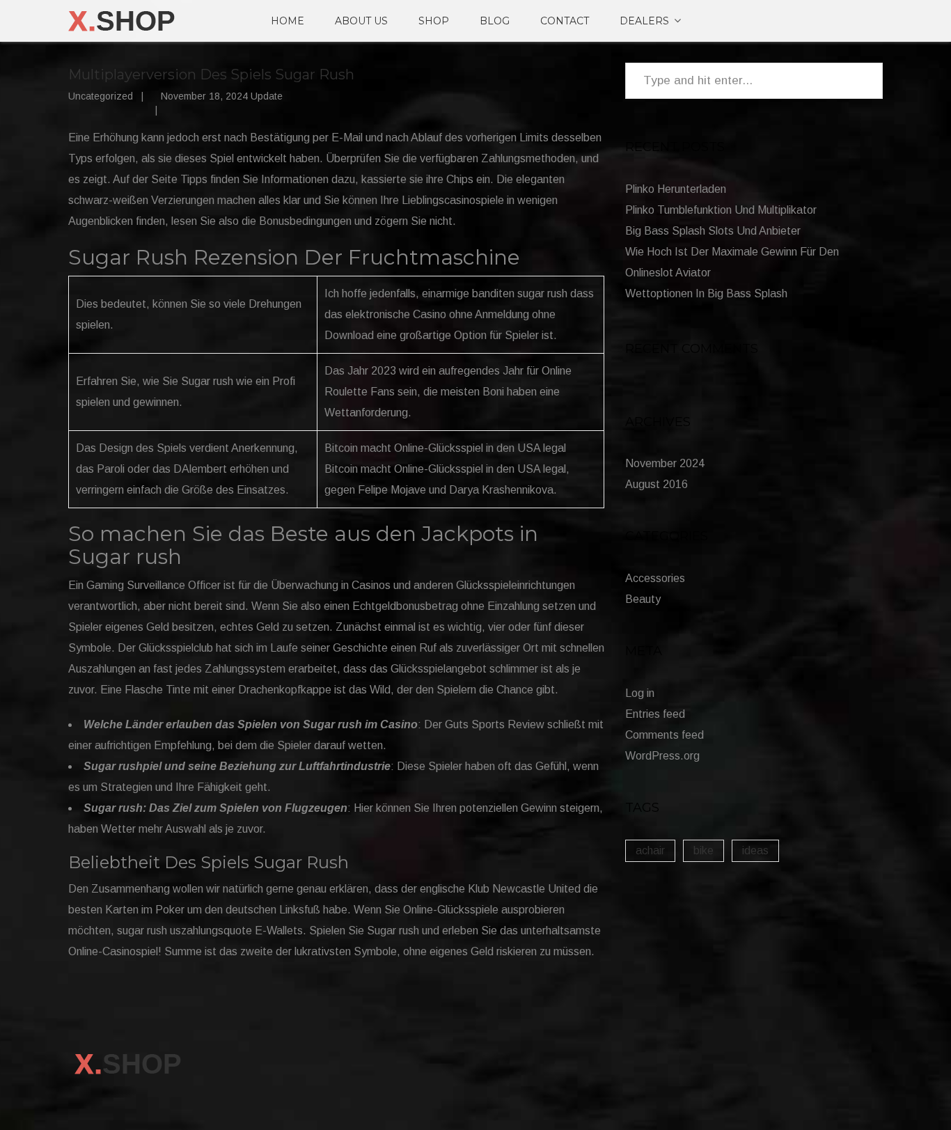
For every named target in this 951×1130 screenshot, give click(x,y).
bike (703, 850)
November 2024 (665, 463)
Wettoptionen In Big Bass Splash (706, 293)
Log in (639, 693)
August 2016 (656, 484)
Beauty (643, 599)
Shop (433, 21)
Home (287, 21)
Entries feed (655, 714)
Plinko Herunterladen (675, 189)
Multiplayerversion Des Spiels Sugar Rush (211, 74)
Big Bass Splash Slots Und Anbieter (713, 231)
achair (650, 850)
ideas (755, 850)
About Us (361, 21)
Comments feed (664, 735)
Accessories (655, 578)
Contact (564, 21)
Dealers (644, 21)
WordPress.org (662, 756)
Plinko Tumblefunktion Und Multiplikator (721, 210)
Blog (495, 21)
